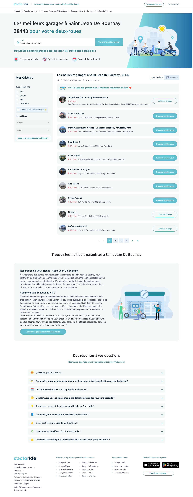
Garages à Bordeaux (66, 473)
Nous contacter (19, 464)
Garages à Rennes (89, 476)
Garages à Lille (87, 469)
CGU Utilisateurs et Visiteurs (24, 467)
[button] (96, 372)
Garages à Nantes (65, 476)
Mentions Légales (20, 474)
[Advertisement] (33, 185)
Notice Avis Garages (21, 484)
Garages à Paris (64, 463)
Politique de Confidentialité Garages (27, 480)
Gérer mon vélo (120, 469)
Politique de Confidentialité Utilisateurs (28, 477)
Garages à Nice (87, 473)
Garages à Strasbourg (90, 466)
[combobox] (33, 123)
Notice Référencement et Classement (27, 487)
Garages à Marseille (66, 469)
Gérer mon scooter (121, 466)
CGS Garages (18, 471)
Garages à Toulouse (89, 463)
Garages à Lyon (64, 466)
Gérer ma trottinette (122, 473)
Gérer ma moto (120, 463)
